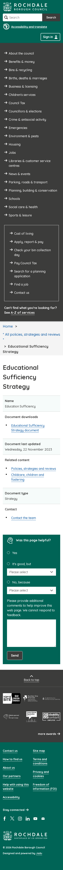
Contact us (10, 750)
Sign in (48, 37)
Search (51, 17)
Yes (14, 553)
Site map (39, 750)
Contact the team (23, 518)
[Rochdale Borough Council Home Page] (25, 6)
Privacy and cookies (41, 774)
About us (9, 767)
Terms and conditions (40, 761)
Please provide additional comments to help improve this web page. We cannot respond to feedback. (31, 608)
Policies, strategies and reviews (33, 469)
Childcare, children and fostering (27, 477)
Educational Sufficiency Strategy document (27, 427)
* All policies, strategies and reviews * (31, 337)
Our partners (11, 776)
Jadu (39, 853)
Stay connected (13, 810)
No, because (21, 582)
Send (15, 655)
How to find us (12, 759)
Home (8, 326)
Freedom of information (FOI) (45, 786)
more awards (47, 734)
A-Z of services (23, 313)
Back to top (31, 680)
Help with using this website (16, 786)
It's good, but (21, 564)
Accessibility (11, 797)
